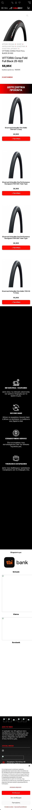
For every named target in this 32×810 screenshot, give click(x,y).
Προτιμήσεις (16, 802)
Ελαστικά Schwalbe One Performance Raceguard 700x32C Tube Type (16, 183)
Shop (19, 44)
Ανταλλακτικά (8, 46)
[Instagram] (3, 751)
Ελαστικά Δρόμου (10, 49)
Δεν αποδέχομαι (16, 798)
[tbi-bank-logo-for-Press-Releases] (16, 562)
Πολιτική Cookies (9, 806)
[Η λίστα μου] (19, 3)
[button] (29, 766)
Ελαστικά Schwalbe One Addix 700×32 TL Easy (16, 292)
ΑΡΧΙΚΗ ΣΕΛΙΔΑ (8, 44)
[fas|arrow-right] (16, 400)
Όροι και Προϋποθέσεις (20, 806)
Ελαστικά (21, 46)
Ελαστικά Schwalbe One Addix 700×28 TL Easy (16, 128)
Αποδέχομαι (16, 793)
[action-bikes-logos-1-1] (16, 8)
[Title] (12, 3)
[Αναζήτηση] (2, 2)
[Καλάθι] (28, 8)
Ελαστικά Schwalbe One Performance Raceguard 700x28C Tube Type (16, 237)
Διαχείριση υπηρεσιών (15, 787)
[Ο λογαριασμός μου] (16, 3)
